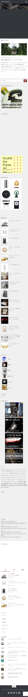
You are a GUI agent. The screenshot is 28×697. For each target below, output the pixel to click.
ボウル (20, 479)
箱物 (22, 483)
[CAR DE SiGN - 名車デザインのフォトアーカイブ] (14, 447)
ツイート (3, 396)
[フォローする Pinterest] (14, 693)
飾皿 (2, 487)
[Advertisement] (14, 24)
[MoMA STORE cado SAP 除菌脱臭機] (6, 188)
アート (9, 387)
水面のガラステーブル (13, 660)
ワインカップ (16, 481)
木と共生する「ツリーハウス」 (12, 60)
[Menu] (26, 2)
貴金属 (9, 370)
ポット (24, 479)
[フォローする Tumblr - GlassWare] (17, 693)
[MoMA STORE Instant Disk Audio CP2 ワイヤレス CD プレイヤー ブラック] (16, 209)
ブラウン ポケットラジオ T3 (15, 638)
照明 (18, 483)
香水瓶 (4, 487)
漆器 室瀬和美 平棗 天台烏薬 (15, 673)
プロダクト (3, 57)
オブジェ (14, 473)
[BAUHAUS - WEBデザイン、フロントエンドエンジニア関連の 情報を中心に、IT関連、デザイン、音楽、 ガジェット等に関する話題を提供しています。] (14, 416)
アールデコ (14, 469)
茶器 (8, 485)
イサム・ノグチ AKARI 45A (14, 597)
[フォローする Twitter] (11, 693)
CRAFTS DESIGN (5, 2)
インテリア (8, 471)
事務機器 (21, 481)
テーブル (7, 477)
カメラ (11, 475)
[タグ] (22, 570)
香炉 (8, 487)
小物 (10, 483)
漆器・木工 (10, 376)
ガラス (9, 359)
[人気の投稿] (14, 570)
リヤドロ (9, 573)
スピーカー (15, 475)
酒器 (11, 485)
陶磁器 (9, 364)
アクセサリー (8, 469)
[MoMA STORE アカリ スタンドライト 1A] (16, 188)
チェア (3, 477)
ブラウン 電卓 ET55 (12, 590)
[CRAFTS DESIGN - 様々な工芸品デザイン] (14, 463)
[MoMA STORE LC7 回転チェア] (6, 209)
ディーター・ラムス (21, 477)
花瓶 (5, 485)
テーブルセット (13, 477)
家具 (3, 483)
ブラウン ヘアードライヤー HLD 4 (16, 604)
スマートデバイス (22, 475)
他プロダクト (10, 57)
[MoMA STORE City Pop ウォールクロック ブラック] (6, 199)
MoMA (3, 469)
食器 (25, 485)
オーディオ (20, 473)
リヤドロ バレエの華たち (14, 575)
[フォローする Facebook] (9, 693)
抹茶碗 (12, 483)
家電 (7, 483)
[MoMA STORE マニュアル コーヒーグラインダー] (16, 199)
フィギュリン (9, 479)
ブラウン (9, 588)
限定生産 (20, 485)
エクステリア (7, 473)
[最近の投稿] (5, 570)
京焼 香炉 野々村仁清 (13, 677)
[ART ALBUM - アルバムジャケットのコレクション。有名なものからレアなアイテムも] (14, 432)
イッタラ (9, 580)
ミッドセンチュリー (7, 481)
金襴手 (13, 485)
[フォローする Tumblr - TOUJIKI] (19, 693)
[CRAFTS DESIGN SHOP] (12, 108)
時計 (15, 483)
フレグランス (16, 479)
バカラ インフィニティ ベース (15, 647)
